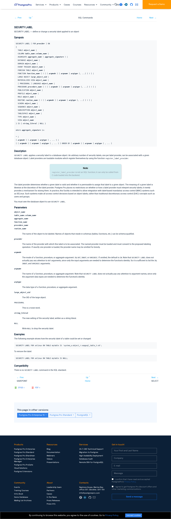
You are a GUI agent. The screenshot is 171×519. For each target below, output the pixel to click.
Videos (49, 459)
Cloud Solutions (20, 468)
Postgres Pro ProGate (23, 465)
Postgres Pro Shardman (24, 456)
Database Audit (86, 459)
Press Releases (53, 500)
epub (20, 388)
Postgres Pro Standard (61, 415)
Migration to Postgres (88, 452)
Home (139, 18)
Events (17, 487)
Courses (77, 5)
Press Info (51, 504)
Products (54, 5)
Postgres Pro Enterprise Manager (24, 460)
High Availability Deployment (91, 456)
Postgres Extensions (23, 471)
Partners (50, 490)
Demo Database (21, 497)
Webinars (51, 456)
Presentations (53, 462)
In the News (52, 497)
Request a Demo (157, 4)
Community (106, 5)
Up (30, 18)
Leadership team (54, 487)
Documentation (53, 452)
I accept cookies (133, 515)
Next (151, 18)
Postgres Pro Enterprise (24, 449)
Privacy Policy (130, 482)
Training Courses (21, 490)
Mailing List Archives (23, 500)
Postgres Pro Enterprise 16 (32, 415)
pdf (37, 388)
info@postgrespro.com (89, 493)
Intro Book (18, 494)
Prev (20, 18)
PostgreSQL (83, 415)
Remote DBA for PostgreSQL (91, 462)
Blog (48, 449)
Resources (89, 5)
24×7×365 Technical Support (91, 449)
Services (40, 5)
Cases (67, 5)
